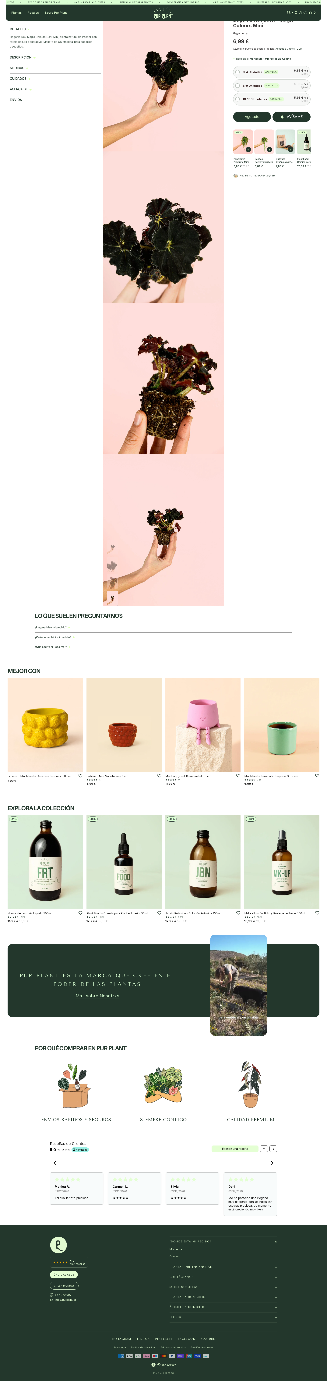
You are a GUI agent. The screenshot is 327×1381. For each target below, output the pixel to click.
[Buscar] (296, 13)
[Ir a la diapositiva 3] (112, 581)
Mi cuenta (176, 1249)
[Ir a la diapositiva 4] (112, 598)
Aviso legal (120, 1347)
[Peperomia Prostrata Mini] (243, 141)
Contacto (175, 1256)
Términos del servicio (173, 1347)
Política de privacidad (143, 1347)
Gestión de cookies (202, 1347)
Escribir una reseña (235, 1149)
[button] (272, 72)
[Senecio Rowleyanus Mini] (264, 141)
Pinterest (164, 1338)
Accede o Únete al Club (289, 48)
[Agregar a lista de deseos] (80, 775)
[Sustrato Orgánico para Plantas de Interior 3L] (285, 141)
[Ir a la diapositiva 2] (112, 564)
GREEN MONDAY (64, 1285)
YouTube (207, 1338)
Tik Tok (143, 1338)
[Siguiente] (79, 725)
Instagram (121, 1338)
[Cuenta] (301, 13)
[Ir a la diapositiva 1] (112, 547)
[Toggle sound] (261, 1030)
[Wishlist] (305, 12)
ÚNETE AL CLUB (64, 1274)
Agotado (252, 116)
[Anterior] (12, 725)
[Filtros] (264, 1149)
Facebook (186, 1338)
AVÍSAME (295, 116)
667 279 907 (169, 1364)
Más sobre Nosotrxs (97, 995)
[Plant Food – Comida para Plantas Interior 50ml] (306, 141)
